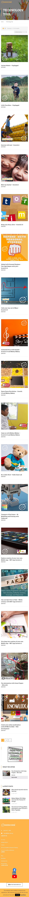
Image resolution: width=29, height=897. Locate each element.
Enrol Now (3, 858)
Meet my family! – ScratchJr (10, 185)
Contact (2, 844)
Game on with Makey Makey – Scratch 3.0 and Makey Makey (10, 434)
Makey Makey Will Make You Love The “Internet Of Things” (19, 800)
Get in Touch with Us (15, 884)
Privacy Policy (4, 863)
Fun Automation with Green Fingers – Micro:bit (12, 684)
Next (10, 740)
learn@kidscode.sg (8, 833)
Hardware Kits (4, 861)
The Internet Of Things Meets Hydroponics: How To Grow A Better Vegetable (19, 808)
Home (2, 21)
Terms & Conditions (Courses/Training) (9, 847)
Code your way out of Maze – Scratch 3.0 (10, 309)
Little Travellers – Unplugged (10, 105)
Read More (23, 895)
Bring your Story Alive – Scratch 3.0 (12, 224)
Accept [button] (17, 895)
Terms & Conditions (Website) (7, 850)
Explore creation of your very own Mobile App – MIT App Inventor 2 (11, 559)
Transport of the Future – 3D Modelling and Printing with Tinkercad (10, 516)
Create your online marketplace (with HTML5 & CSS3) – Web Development (11, 726)
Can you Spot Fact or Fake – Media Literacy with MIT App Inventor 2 (11, 600)
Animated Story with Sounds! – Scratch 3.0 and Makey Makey (10, 350)
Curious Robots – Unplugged (9, 65)
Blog (2, 855)
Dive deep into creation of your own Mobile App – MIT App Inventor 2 (12, 642)
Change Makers (4, 842)
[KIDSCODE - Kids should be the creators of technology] (6, 2)
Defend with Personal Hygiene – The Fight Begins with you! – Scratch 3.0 (11, 266)
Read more (14, 777)
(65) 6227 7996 (7, 830)
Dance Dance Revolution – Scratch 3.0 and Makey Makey (11, 392)
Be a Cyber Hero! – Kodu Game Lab (11, 474)
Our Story (3, 839)
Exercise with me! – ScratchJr (10, 145)
